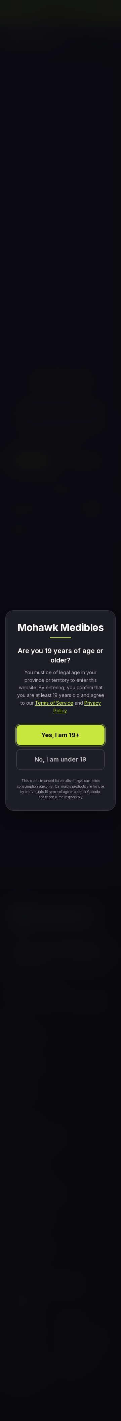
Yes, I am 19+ (60, 734)
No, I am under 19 (60, 759)
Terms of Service (54, 703)
